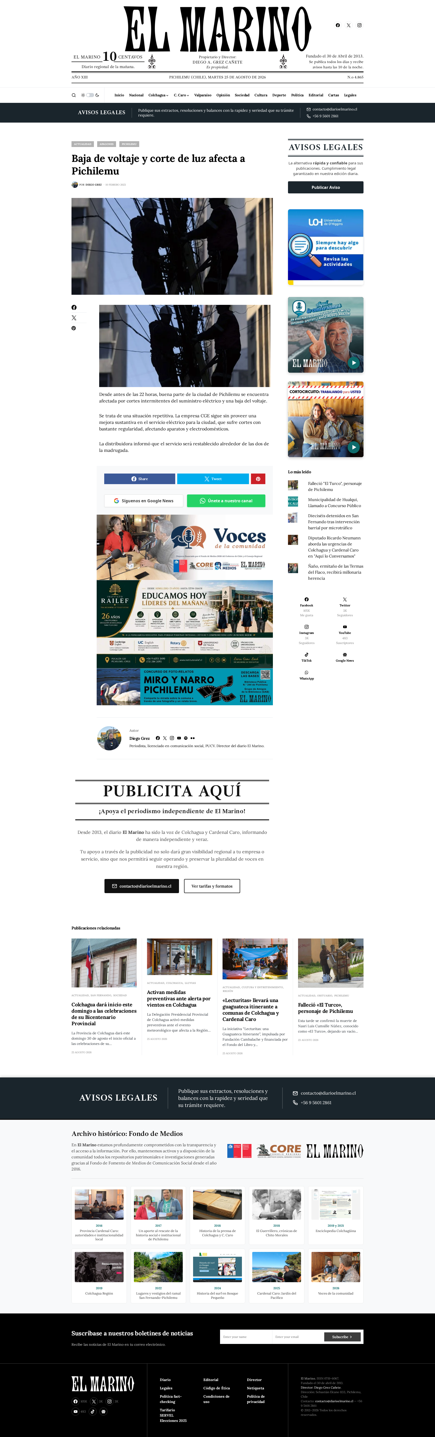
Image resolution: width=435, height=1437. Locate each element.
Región (228, 991)
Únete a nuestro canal (230, 501)
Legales (166, 1388)
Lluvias (190, 983)
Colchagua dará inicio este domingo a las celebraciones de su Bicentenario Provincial (103, 1014)
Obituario (324, 995)
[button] (73, 95)
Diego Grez (139, 738)
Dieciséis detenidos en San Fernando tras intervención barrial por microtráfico (334, 521)
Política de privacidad (256, 1399)
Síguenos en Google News (147, 501)
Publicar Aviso (326, 187)
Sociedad (120, 995)
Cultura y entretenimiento (262, 987)
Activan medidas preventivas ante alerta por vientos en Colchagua (178, 998)
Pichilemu (129, 144)
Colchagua (174, 983)
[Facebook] (338, 25)
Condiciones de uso (216, 1399)
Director (254, 1379)
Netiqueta (255, 1388)
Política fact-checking (171, 1399)
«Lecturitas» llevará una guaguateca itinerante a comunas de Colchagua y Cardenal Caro (251, 1009)
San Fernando (101, 995)
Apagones (107, 144)
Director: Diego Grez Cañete (321, 1387)
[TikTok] (93, 1411)
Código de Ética (216, 1388)
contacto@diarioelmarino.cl (145, 886)
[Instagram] (359, 25)
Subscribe (340, 1337)
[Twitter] (349, 25)
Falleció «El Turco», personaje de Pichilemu (325, 1008)
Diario (165, 1379)
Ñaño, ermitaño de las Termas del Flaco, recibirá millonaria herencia (335, 572)
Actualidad (82, 144)
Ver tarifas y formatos (212, 886)
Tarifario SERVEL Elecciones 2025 (173, 1415)
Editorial (210, 1379)
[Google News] (103, 1411)
